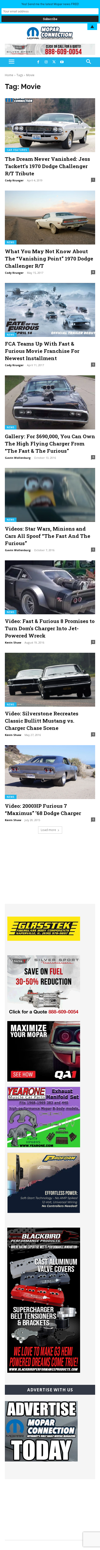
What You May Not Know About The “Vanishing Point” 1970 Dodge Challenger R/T (49, 258)
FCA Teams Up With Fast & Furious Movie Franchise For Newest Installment (42, 351)
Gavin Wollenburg (18, 458)
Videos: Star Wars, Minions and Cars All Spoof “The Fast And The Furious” (47, 536)
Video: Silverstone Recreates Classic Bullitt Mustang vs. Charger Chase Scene (41, 720)
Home (9, 75)
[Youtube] (61, 62)
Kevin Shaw (13, 642)
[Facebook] (38, 62)
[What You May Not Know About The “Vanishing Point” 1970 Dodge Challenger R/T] (50, 218)
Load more (48, 830)
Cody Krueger (14, 180)
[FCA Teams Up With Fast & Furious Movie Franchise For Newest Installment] (50, 310)
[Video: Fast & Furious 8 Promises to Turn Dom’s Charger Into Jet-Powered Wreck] (50, 587)
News (11, 242)
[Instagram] (46, 62)
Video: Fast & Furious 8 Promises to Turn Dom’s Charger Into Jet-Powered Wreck (50, 628)
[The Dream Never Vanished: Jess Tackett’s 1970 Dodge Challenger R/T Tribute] (50, 125)
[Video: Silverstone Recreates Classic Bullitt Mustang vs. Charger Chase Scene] (50, 680)
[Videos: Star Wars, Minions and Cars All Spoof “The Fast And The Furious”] (50, 495)
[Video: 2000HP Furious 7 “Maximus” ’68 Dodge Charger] (50, 772)
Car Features (17, 150)
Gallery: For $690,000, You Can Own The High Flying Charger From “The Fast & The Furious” (50, 443)
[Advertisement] (50, 873)
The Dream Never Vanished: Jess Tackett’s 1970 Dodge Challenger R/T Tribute (47, 166)
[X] (54, 62)
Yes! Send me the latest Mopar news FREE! (50, 4)
